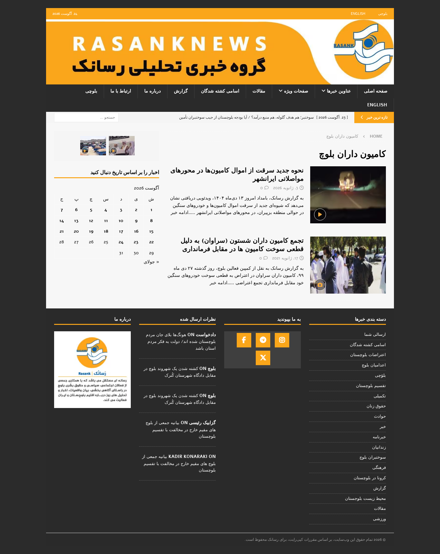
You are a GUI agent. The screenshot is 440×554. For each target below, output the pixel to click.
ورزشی (379, 519)
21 (62, 231)
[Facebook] (244, 340)
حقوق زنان (376, 406)
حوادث (380, 416)
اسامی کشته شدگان (220, 91)
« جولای (151, 262)
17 (121, 231)
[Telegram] (263, 340)
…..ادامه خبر (183, 212)
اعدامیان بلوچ (374, 365)
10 (121, 221)
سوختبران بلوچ (372, 457)
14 (61, 221)
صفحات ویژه (296, 91)
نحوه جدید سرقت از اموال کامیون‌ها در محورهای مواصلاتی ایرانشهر (237, 174)
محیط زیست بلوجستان (365, 498)
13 (76, 221)
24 (121, 242)
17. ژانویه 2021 (285, 258)
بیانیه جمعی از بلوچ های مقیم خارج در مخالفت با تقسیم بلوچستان (181, 429)
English (358, 13)
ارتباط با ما (120, 91)
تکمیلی (380, 396)
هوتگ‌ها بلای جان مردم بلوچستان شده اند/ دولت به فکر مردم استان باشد (181, 341)
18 (106, 231)
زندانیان (379, 447)
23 (136, 242)
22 (151, 242)
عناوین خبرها (339, 91)
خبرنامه (379, 437)
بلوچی (382, 13)
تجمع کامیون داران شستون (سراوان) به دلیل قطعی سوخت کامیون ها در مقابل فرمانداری (242, 244)
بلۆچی (380, 375)
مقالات (259, 91)
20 (76, 231)
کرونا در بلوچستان (370, 478)
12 (91, 221)
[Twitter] (263, 358)
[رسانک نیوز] (220, 81)
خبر (383, 427)
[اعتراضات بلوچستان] (348, 194)
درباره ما (152, 91)
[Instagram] (282, 340)
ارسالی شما (375, 334)
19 (91, 231)
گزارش (181, 91)
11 (106, 221)
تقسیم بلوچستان (371, 386)
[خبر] (348, 265)
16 (136, 231)
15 (151, 231)
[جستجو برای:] (86, 117)
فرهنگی (379, 468)
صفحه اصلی (375, 91)
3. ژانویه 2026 (285, 188)
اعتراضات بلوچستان (368, 355)
